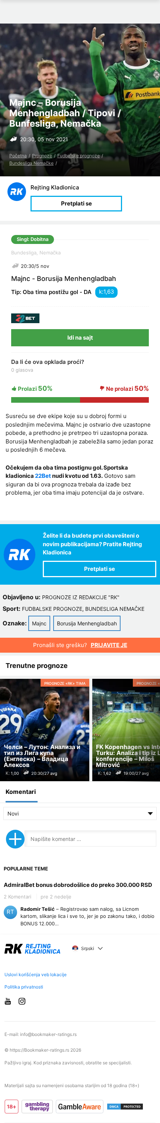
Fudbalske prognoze (78, 155)
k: (101, 291)
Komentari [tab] (21, 791)
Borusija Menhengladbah (87, 623)
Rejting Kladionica (55, 187)
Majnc (39, 623)
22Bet (43, 475)
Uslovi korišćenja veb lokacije (35, 974)
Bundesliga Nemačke (31, 163)
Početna (18, 155)
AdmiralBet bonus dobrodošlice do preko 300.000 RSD (78, 884)
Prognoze (42, 155)
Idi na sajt (80, 337)
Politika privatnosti (23, 987)
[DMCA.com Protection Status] (125, 1106)
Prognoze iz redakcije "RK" (80, 597)
